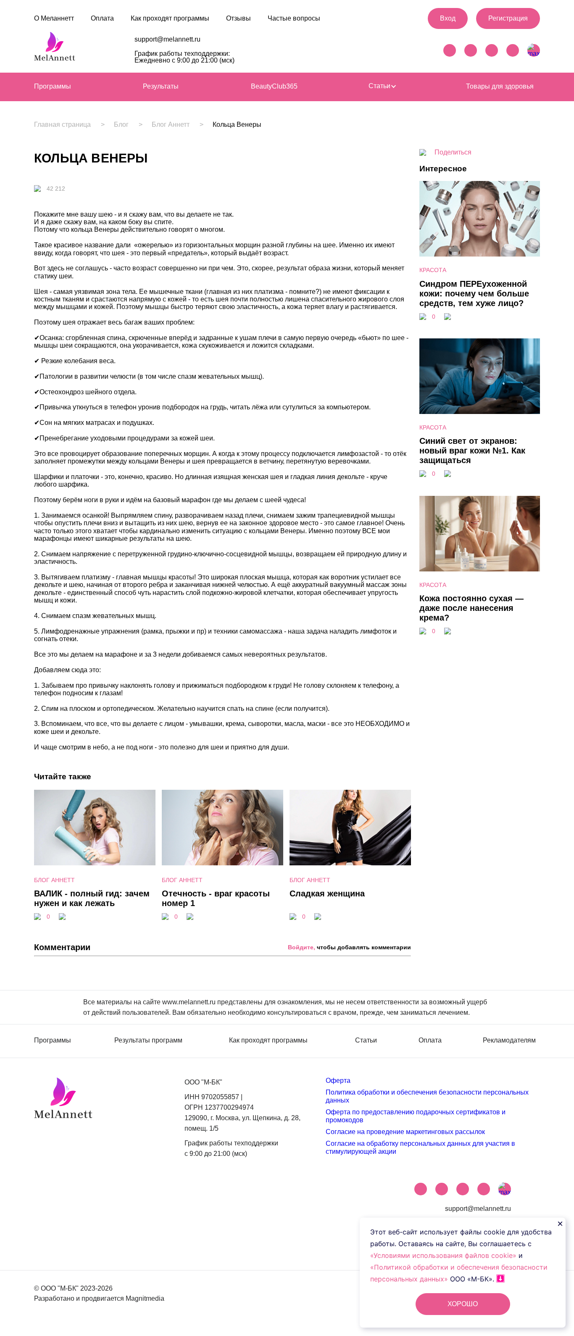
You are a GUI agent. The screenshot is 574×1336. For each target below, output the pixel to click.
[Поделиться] (62, 917)
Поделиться (452, 152)
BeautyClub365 (274, 86)
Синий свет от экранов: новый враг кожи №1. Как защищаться (472, 450)
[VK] (470, 50)
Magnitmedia (145, 1298)
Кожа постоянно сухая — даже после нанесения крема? (471, 608)
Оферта (338, 1080)
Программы (52, 86)
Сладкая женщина (327, 893)
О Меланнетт (54, 18)
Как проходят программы (170, 18)
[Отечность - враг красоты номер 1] (222, 829)
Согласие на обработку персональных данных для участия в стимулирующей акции (420, 1147)
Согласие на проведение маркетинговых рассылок (405, 1131)
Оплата (102, 18)
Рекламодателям (509, 1040)
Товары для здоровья (500, 86)
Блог (121, 124)
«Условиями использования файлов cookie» (444, 1255)
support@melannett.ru (167, 39)
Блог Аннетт (171, 124)
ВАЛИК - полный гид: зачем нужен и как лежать (92, 898)
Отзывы (238, 18)
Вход (448, 18)
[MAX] (533, 50)
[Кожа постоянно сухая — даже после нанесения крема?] (479, 569)
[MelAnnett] (54, 48)
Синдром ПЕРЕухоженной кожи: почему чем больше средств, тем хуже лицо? (474, 293)
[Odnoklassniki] (512, 50)
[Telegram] (449, 50)
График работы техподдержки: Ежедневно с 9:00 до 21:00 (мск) (184, 57)
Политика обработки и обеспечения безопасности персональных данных (427, 1096)
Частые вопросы (294, 18)
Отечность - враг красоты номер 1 (216, 898)
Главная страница (62, 124)
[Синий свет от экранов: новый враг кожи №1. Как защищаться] (479, 411)
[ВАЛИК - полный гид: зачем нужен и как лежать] (94, 829)
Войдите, (301, 947)
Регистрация (508, 18)
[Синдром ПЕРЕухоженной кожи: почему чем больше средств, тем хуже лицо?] (479, 254)
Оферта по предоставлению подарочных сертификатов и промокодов (416, 1115)
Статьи (380, 86)
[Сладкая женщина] (350, 829)
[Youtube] (491, 50)
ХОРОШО (463, 1303)
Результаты (161, 86)
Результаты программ (148, 1040)
